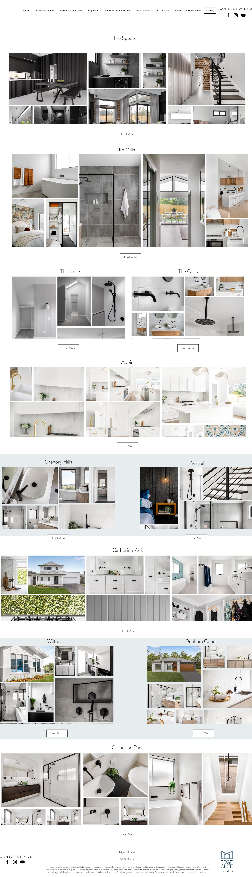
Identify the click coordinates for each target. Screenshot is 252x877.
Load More (127, 134)
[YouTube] (243, 15)
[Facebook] (228, 15)
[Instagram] (235, 15)
